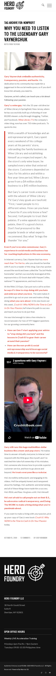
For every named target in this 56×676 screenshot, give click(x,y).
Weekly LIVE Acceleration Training (20, 638)
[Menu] (48, 5)
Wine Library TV (26, 119)
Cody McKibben (41, 537)
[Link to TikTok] (42, 673)
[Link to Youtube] (50, 673)
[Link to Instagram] (46, 673)
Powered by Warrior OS (20, 669)
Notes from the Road (12, 44)
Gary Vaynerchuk (13, 76)
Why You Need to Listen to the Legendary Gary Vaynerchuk (26, 34)
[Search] (41, 5)
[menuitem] (41, 5)
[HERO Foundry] (23, 5)
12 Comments (25, 537)
